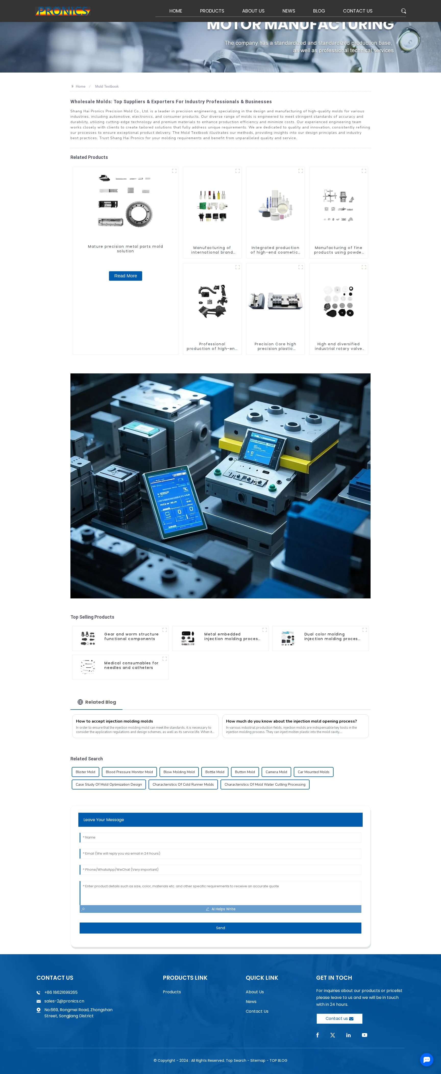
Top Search (236, 1060)
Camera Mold (276, 772)
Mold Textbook (107, 86)
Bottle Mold (214, 772)
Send (220, 927)
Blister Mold (85, 772)
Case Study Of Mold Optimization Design (109, 784)
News (251, 1002)
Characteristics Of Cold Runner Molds (183, 784)
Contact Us (257, 1011)
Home (80, 86)
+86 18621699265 (61, 992)
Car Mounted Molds (313, 772)
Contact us (337, 1018)
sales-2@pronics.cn (64, 1001)
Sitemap (257, 1060)
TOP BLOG (278, 1060)
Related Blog (100, 702)
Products (172, 992)
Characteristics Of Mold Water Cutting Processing (265, 784)
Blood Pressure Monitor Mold (129, 772)
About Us (255, 992)
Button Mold (245, 772)
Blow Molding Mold (179, 772)
